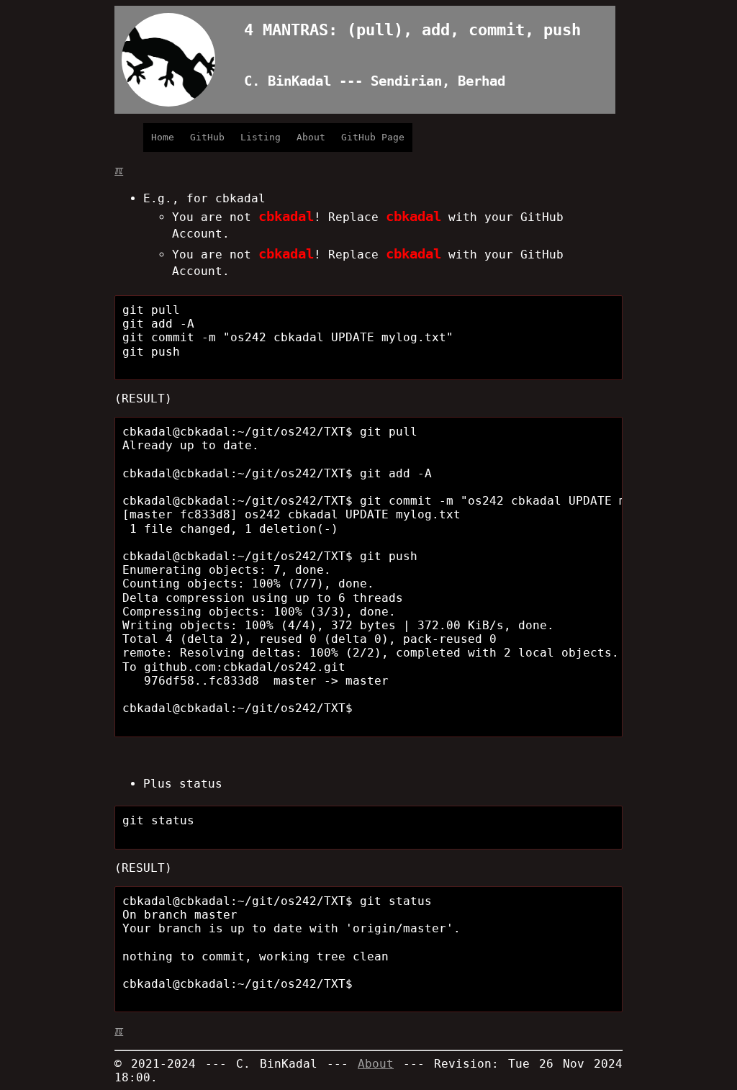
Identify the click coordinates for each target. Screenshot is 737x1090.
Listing (260, 137)
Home (162, 137)
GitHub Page (372, 137)
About (311, 137)
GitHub (207, 137)
